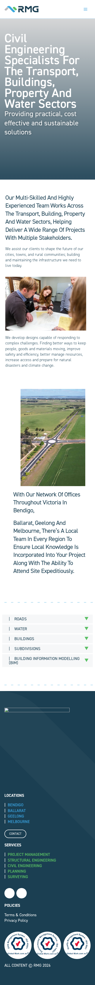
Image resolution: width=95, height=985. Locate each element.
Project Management (29, 854)
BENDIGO (15, 805)
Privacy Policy (16, 920)
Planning (17, 871)
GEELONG (16, 816)
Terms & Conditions (20, 915)
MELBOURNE (19, 821)
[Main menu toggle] (85, 9)
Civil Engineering (25, 865)
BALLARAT (17, 810)
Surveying (18, 876)
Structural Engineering (32, 860)
